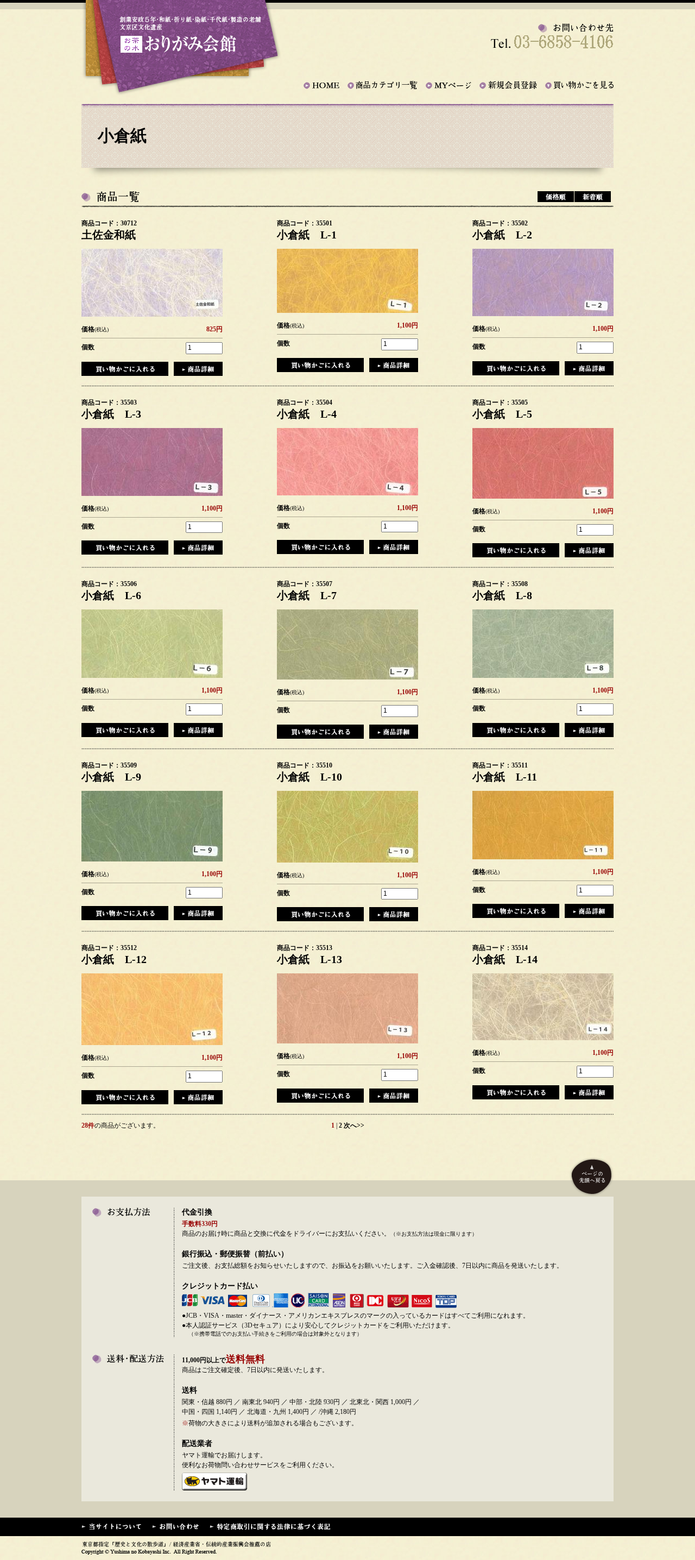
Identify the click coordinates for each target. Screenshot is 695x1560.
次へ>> (354, 1125)
